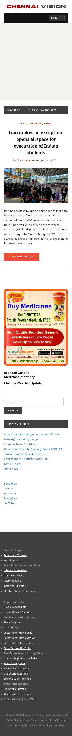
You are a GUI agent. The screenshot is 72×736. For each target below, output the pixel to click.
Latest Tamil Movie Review (19, 637)
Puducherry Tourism (15, 555)
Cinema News (12, 622)
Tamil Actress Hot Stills (17, 648)
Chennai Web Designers (18, 678)
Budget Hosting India (16, 673)
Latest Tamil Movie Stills (18, 632)
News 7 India (12, 464)
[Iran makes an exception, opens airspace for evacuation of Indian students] (36, 185)
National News (31, 123)
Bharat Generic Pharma (17, 612)
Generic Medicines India (17, 694)
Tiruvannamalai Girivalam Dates (24, 454)
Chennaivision (26, 160)
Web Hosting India (14, 663)
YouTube (9, 503)
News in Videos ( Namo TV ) (20, 699)
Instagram (11, 498)
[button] (57, 18)
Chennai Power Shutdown (20, 444)
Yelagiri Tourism (13, 560)
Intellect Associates (15, 570)
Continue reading (24, 258)
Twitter (8, 488)
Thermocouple (12, 580)
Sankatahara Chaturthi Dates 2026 (27, 459)
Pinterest (10, 493)
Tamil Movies (11, 627)
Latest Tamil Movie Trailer (18, 643)
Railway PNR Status (15, 688)
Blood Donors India (15, 606)
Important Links (18, 424)
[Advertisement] (36, 61)
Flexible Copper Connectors (20, 591)
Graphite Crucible (14, 585)
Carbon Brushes (13, 575)
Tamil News (11, 468)
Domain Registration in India (20, 658)
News (47, 123)
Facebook (10, 483)
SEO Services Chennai (16, 668)
